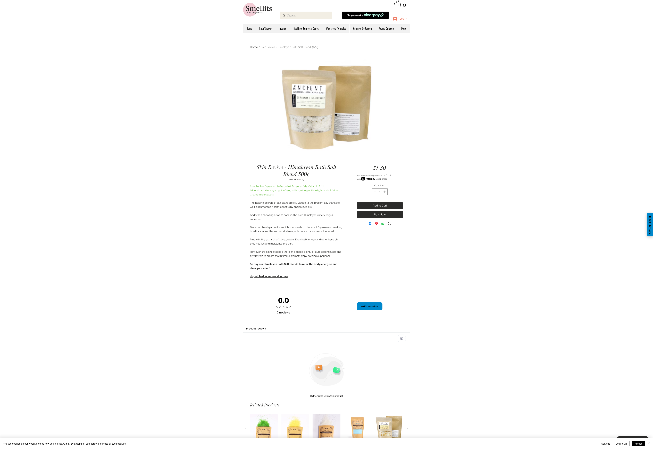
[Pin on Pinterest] (376, 223)
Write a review (369, 306)
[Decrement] (374, 192)
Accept (638, 443)
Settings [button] (605, 443)
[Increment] (385, 192)
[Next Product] (408, 428)
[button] (401, 3)
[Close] (649, 443)
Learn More (381, 178)
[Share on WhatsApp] (383, 223)
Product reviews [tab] (256, 328)
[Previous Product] (245, 428)
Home (254, 47)
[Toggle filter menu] (402, 338)
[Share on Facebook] (370, 223)
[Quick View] (264, 428)
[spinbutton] (380, 192)
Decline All (621, 443)
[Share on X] (389, 223)
